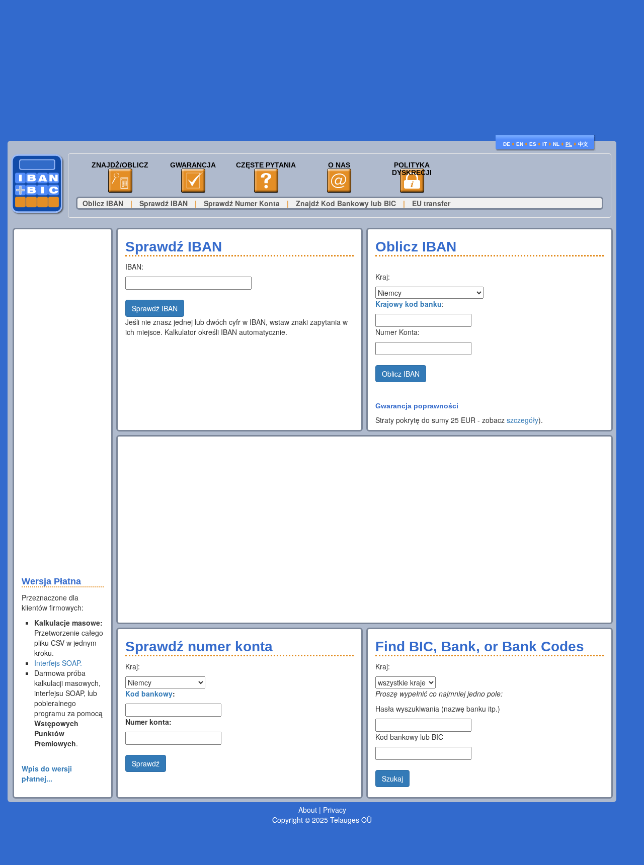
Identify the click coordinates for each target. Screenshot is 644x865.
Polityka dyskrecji (412, 169)
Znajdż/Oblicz (120, 165)
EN (519, 144)
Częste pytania (266, 165)
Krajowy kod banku (408, 304)
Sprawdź (145, 763)
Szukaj (392, 778)
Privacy (334, 810)
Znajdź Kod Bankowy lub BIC (346, 203)
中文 (583, 144)
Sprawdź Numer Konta (242, 203)
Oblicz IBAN (103, 203)
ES (532, 144)
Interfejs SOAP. (58, 663)
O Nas (339, 165)
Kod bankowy (149, 693)
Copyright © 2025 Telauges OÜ (322, 820)
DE (506, 144)
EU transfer (431, 203)
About (307, 810)
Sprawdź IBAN (163, 203)
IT (544, 144)
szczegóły (522, 420)
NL (556, 144)
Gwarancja (193, 165)
